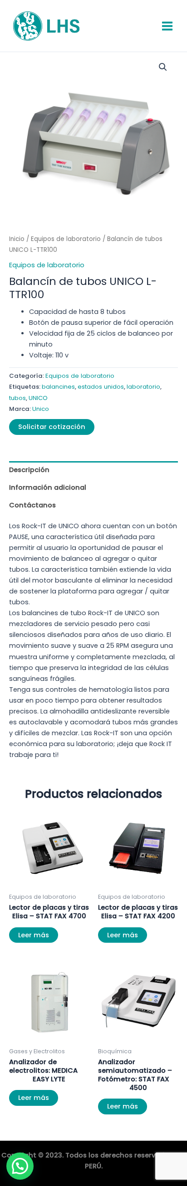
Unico (40, 409)
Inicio (17, 239)
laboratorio (143, 386)
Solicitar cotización (51, 426)
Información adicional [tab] (47, 487)
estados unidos (101, 386)
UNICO (38, 398)
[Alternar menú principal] (167, 25)
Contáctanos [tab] (32, 505)
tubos (17, 398)
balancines (58, 386)
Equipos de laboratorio (66, 239)
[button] (163, 67)
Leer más (33, 935)
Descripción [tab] (29, 469)
